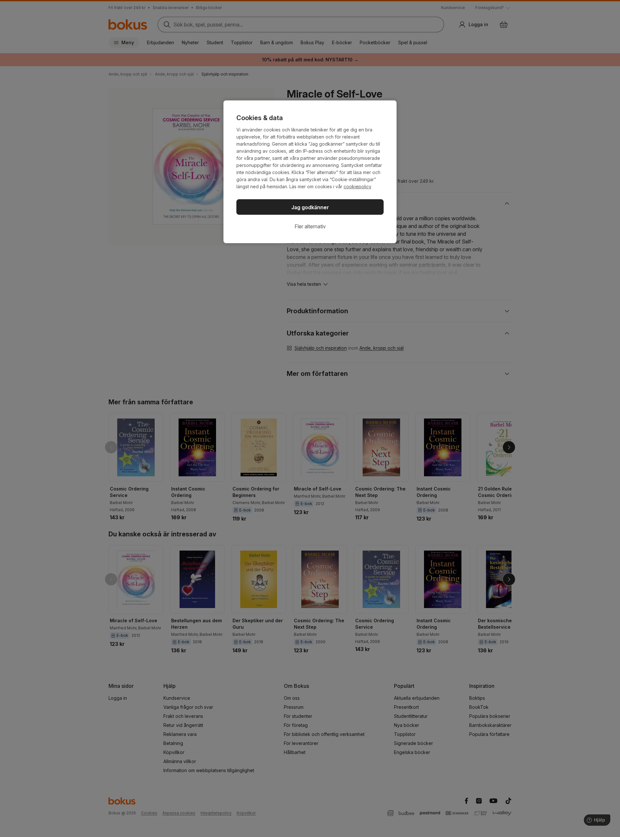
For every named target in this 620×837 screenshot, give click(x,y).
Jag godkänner (310, 207)
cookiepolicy (357, 186)
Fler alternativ (310, 226)
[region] (310, 171)
